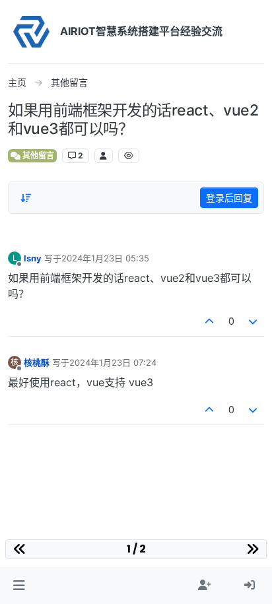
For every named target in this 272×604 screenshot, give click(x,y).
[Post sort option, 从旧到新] (26, 198)
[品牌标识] (31, 32)
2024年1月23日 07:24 (112, 362)
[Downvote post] (253, 321)
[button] (18, 585)
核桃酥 (37, 362)
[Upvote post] (209, 321)
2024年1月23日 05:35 (105, 258)
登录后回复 (229, 197)
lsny (33, 258)
